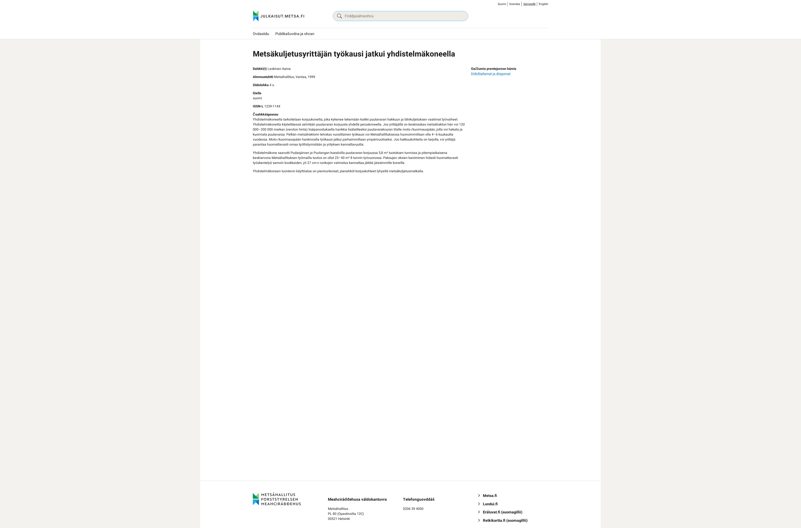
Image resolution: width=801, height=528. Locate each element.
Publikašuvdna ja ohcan (294, 34)
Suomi (502, 4)
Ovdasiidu (261, 34)
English (543, 4)
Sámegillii (529, 4)
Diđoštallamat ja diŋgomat (490, 73)
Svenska (514, 4)
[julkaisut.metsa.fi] (277, 498)
